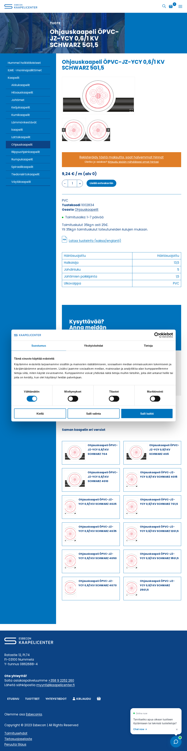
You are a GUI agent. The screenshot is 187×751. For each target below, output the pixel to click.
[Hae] (164, 6)
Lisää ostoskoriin (101, 183)
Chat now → (140, 729)
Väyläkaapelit (21, 182)
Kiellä (40, 413)
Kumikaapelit (20, 115)
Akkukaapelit (20, 85)
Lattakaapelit (20, 137)
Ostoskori (99, 699)
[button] (74, 130)
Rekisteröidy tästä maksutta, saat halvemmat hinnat (121, 157)
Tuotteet (32, 699)
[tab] (97, 110)
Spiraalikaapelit (22, 167)
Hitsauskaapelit (22, 92)
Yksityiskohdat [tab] (93, 345)
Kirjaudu (83, 699)
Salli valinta (93, 413)
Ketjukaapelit (20, 107)
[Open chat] (176, 741)
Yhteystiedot (56, 699)
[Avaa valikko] (180, 6)
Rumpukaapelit (22, 159)
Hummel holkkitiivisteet (24, 63)
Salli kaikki (147, 413)
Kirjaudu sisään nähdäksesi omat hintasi (133, 162)
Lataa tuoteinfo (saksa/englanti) (95, 241)
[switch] (73, 398)
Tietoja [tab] (148, 345)
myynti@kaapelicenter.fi (55, 685)
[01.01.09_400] (98, 95)
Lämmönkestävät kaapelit (24, 126)
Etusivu (13, 699)
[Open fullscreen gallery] (131, 110)
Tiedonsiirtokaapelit (25, 174)
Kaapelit (14, 78)
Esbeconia (34, 714)
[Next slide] (108, 130)
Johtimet (17, 100)
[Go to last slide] (64, 130)
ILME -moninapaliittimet (25, 70)
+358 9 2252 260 (61, 680)
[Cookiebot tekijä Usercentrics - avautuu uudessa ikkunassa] (157, 335)
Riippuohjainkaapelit (25, 152)
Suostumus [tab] (38, 345)
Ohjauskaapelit (22, 145)
